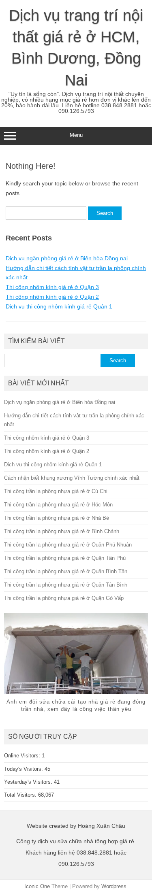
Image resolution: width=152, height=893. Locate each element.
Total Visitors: (21, 795)
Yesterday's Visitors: (29, 782)
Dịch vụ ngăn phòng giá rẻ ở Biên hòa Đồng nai (67, 258)
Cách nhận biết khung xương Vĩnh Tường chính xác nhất (71, 478)
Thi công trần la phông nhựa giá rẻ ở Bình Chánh (61, 531)
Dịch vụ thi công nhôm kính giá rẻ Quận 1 (59, 306)
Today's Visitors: (24, 769)
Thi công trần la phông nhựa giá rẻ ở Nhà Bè (56, 518)
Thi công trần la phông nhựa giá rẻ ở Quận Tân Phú (65, 558)
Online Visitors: (23, 756)
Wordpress (113, 886)
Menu (76, 135)
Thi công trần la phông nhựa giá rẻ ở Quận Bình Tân (65, 571)
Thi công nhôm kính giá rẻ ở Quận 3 (52, 287)
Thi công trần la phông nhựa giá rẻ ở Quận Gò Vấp (64, 598)
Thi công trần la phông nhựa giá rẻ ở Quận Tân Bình (65, 585)
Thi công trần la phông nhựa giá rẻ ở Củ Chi (55, 491)
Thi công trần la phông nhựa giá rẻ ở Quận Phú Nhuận (68, 545)
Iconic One (37, 886)
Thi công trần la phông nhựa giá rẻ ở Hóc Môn (58, 505)
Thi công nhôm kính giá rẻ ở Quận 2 (52, 296)
